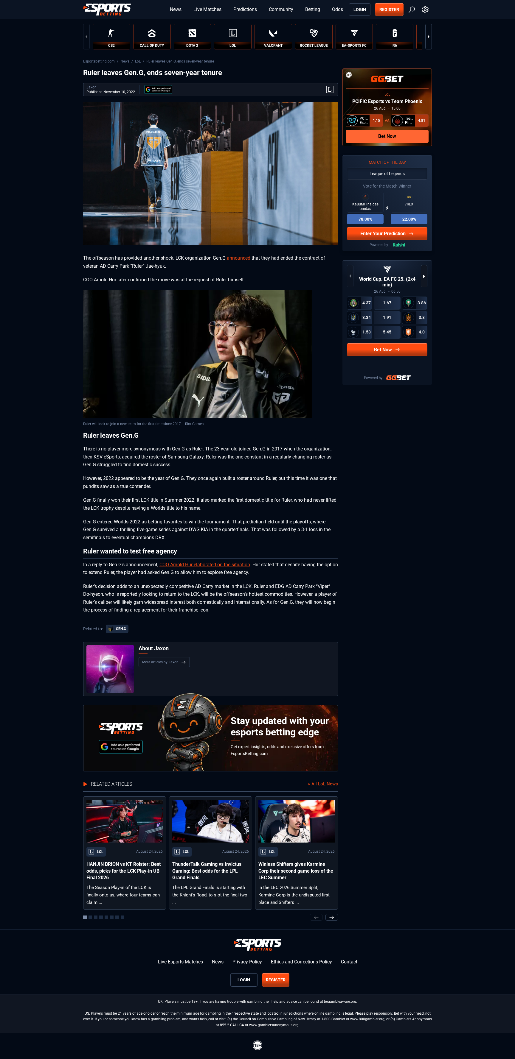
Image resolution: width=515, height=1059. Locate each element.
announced (238, 258)
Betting (312, 9)
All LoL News (324, 784)
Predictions (245, 9)
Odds (337, 9)
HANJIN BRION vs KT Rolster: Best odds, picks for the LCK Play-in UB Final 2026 (123, 870)
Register (389, 9)
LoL (138, 61)
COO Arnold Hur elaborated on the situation (204, 564)
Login (359, 9)
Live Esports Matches (180, 962)
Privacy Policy (247, 962)
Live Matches (207, 9)
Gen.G (121, 629)
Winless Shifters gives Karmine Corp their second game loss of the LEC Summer (295, 870)
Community (281, 9)
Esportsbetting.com (99, 61)
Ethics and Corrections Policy (301, 962)
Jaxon (91, 87)
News (176, 9)
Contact (349, 962)
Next (428, 36)
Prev (86, 36)
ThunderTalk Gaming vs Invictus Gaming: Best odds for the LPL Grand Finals (206, 870)
